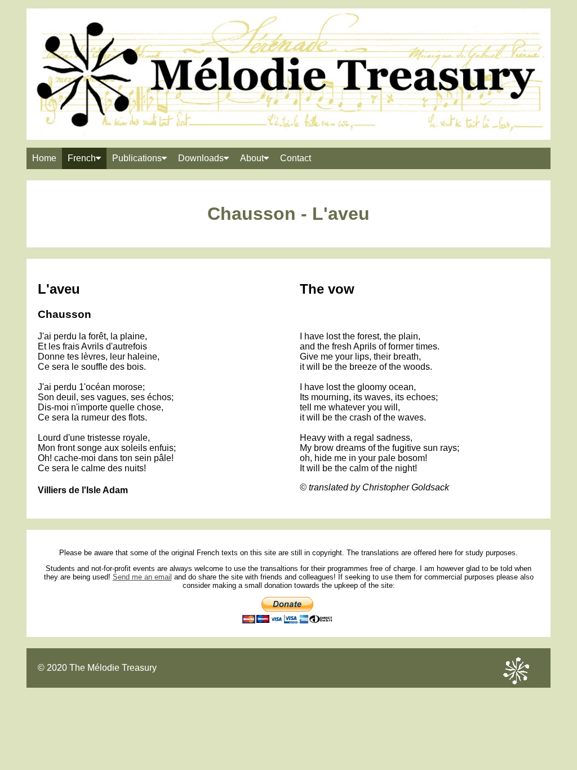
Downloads (201, 158)
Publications (137, 158)
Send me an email (142, 577)
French (82, 158)
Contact (295, 158)
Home (44, 158)
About (252, 158)
